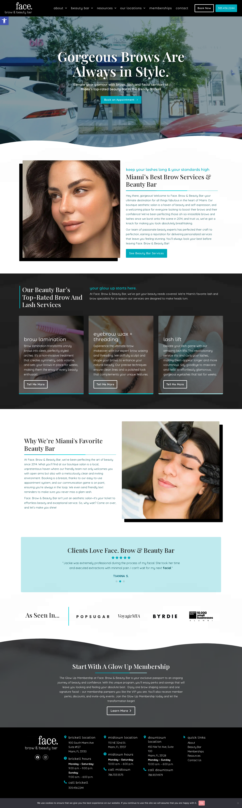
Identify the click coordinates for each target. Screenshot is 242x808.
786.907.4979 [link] (155, 780)
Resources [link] (194, 760)
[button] (117, 586)
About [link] (191, 747)
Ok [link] (201, 803)
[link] (4, 20)
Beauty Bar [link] (194, 752)
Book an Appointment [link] (120, 99)
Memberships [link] (196, 756)
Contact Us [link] (194, 765)
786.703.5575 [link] (115, 779)
